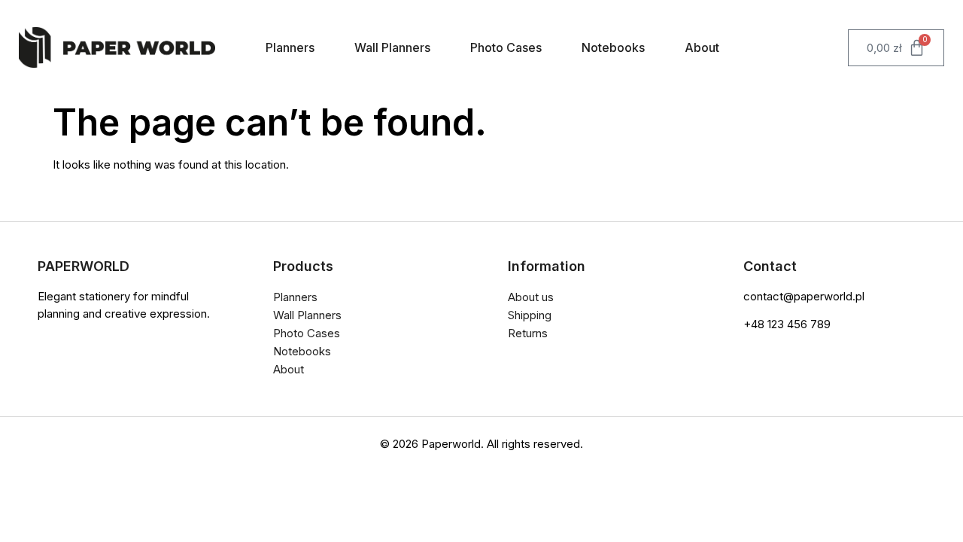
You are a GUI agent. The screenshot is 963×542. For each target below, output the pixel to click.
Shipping (529, 315)
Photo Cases (506, 47)
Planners (290, 47)
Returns (528, 333)
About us (531, 297)
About (702, 47)
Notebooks (613, 47)
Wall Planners (392, 47)
